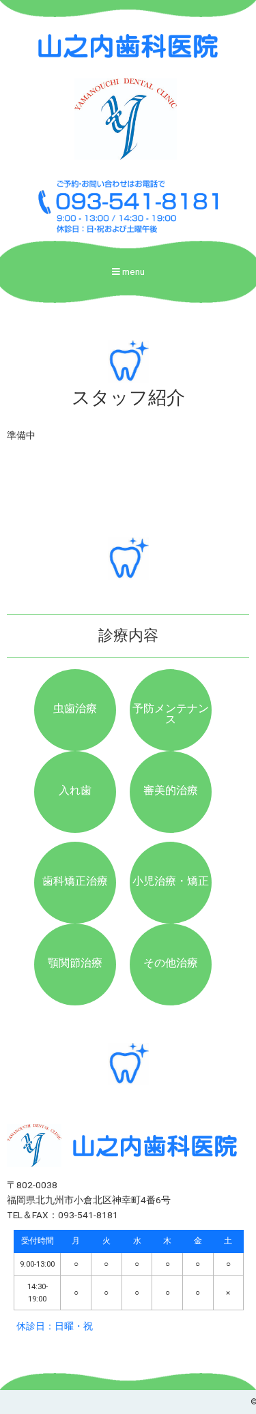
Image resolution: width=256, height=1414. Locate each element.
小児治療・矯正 (170, 880)
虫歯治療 (75, 708)
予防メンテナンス (170, 714)
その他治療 (170, 962)
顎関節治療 (75, 962)
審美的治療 (170, 790)
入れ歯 (75, 790)
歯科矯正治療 (75, 880)
